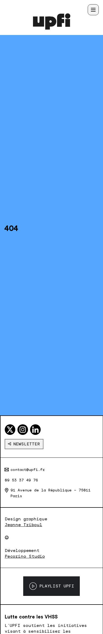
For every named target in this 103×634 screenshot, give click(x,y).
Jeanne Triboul (23, 524)
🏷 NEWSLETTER (24, 443)
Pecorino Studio (25, 556)
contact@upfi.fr (28, 469)
